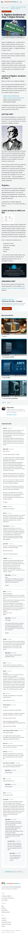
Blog (3, 906)
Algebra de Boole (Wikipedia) (11, 96)
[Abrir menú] (21, 2)
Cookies (3, 926)
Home (3, 7)
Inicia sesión (8, 871)
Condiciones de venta (6, 922)
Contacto (3, 908)
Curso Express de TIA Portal (8, 898)
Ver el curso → (6, 308)
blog (7, 7)
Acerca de (4, 918)
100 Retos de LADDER (6, 896)
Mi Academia (4, 910)
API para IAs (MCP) (6, 912)
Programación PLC (6, 11)
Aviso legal (4, 920)
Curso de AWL (5, 900)
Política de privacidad (6, 924)
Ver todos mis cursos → (12, 414)
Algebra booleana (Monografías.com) (13, 98)
